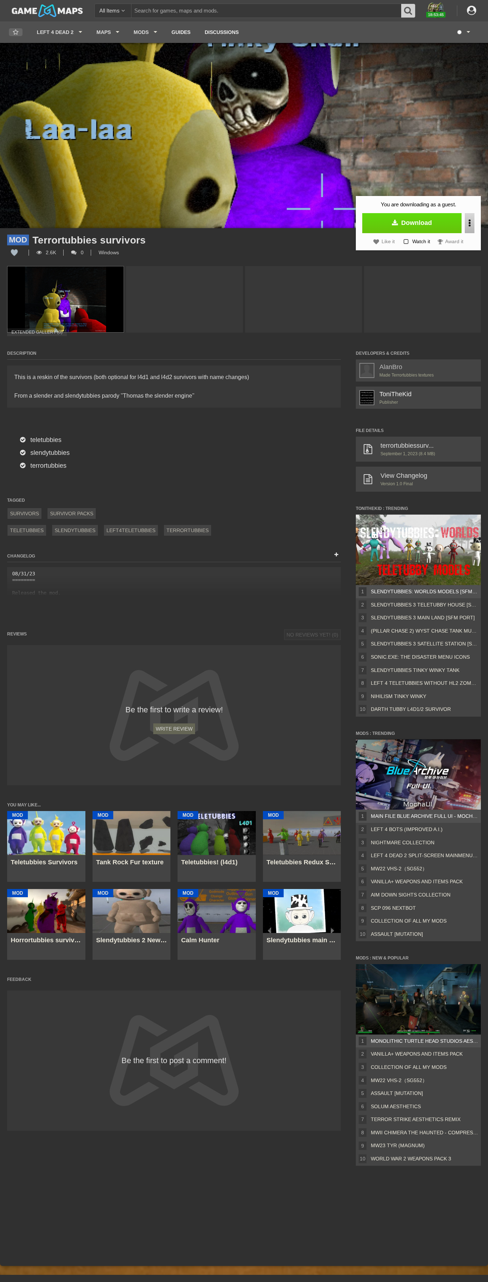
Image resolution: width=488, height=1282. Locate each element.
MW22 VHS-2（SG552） (399, 868)
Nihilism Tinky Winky (398, 696)
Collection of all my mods (409, 921)
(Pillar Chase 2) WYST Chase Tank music (424, 631)
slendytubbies (75, 530)
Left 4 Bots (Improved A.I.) (407, 829)
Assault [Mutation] (397, 934)
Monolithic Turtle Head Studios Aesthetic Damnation (424, 1041)
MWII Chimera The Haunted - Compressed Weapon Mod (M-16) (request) (424, 1132)
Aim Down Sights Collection (410, 895)
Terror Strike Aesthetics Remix (415, 1119)
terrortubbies (187, 530)
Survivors (24, 513)
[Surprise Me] (463, 32)
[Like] (14, 252)
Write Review (174, 729)
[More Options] (469, 223)
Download (415, 222)
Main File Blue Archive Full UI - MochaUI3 (424, 816)
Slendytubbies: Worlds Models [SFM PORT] (424, 591)
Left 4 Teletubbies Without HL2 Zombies (424, 683)
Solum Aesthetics (396, 1106)
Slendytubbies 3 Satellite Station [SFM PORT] (424, 644)
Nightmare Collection (402, 842)
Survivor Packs (71, 513)
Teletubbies (27, 530)
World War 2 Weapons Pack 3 (411, 1158)
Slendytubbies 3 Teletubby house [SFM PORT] (424, 605)
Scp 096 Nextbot (393, 908)
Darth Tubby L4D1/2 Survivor (411, 709)
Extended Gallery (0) (37, 332)
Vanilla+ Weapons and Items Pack (417, 881)
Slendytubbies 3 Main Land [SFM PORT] (423, 617)
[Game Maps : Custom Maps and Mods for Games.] (47, 10)
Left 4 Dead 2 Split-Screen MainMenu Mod (424, 855)
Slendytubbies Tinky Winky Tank (415, 670)
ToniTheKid (395, 394)
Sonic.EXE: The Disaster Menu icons (420, 657)
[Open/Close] (336, 555)
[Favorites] (16, 32)
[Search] (408, 11)
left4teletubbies (130, 530)
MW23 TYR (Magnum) (398, 1145)
